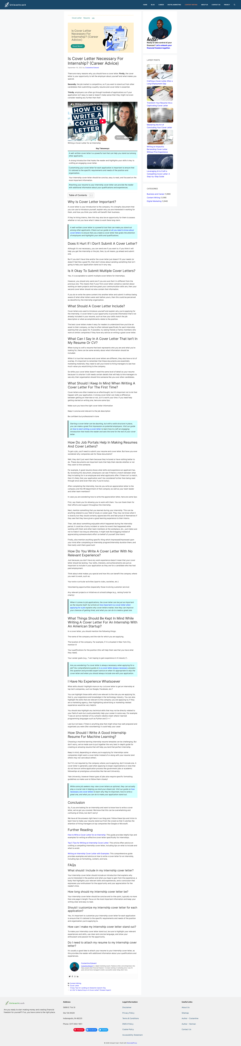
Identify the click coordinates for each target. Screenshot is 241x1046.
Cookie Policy (128, 1029)
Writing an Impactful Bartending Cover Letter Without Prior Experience (157, 149)
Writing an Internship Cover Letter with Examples (88, 853)
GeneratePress (132, 1043)
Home (145, 4)
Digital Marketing (174, 4)
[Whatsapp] (75, 977)
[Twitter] (70, 977)
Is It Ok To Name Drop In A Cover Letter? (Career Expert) (90, 990)
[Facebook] (72, 977)
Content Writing (191, 4)
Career (161, 4)
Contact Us (216, 4)
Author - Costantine (190, 1018)
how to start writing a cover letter (87, 429)
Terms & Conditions (130, 1018)
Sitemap (185, 1013)
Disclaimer (126, 1007)
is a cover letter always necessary (113, 668)
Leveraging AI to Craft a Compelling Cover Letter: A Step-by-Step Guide (158, 174)
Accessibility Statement (132, 1035)
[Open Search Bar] (234, 5)
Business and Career (155, 194)
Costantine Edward (87, 966)
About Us (204, 4)
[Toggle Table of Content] (90, 195)
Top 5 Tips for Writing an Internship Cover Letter (88, 843)
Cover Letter (74, 986)
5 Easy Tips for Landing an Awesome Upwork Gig (88, 988)
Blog (153, 4)
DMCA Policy (127, 1024)
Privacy (227, 4)
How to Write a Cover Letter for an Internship (87, 835)
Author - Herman (189, 1024)
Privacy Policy (128, 1013)
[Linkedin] (77, 977)
